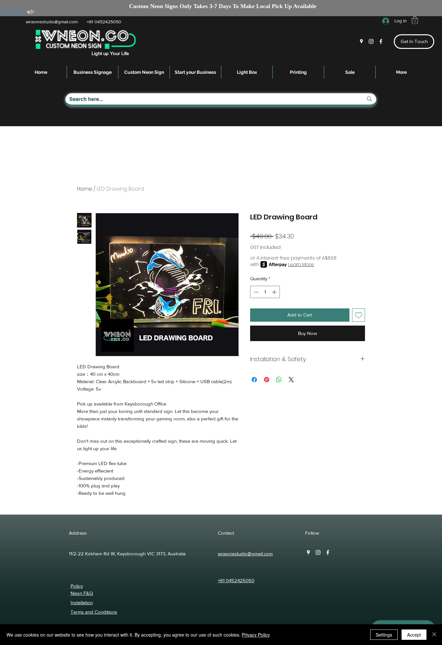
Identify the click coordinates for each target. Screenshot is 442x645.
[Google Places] (361, 41)
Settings (384, 634)
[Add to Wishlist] (358, 315)
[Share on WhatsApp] (279, 380)
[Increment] (275, 292)
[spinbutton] (265, 292)
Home (84, 189)
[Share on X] (291, 380)
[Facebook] (381, 41)
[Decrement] (255, 292)
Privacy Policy (256, 634)
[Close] (434, 634)
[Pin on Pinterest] (267, 380)
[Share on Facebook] (254, 380)
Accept (414, 634)
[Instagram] (371, 41)
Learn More (301, 264)
